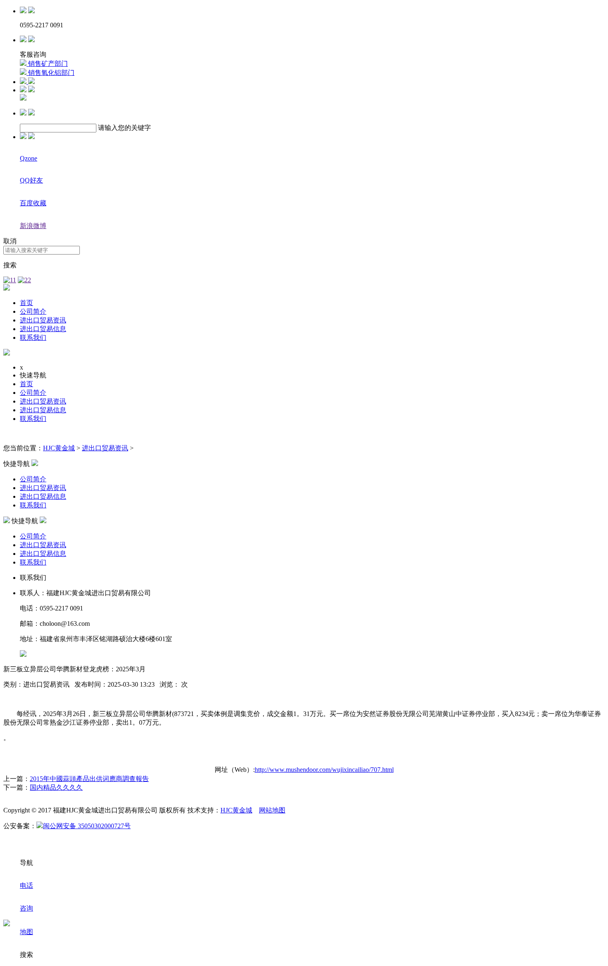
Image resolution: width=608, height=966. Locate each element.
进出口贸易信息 (43, 328)
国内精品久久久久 (56, 787)
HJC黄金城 (59, 448)
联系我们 (33, 337)
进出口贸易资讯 (43, 320)
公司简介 (33, 311)
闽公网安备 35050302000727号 (87, 825)
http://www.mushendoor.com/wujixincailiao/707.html (324, 769)
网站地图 (272, 810)
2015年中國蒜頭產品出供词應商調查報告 (89, 778)
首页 (26, 302)
